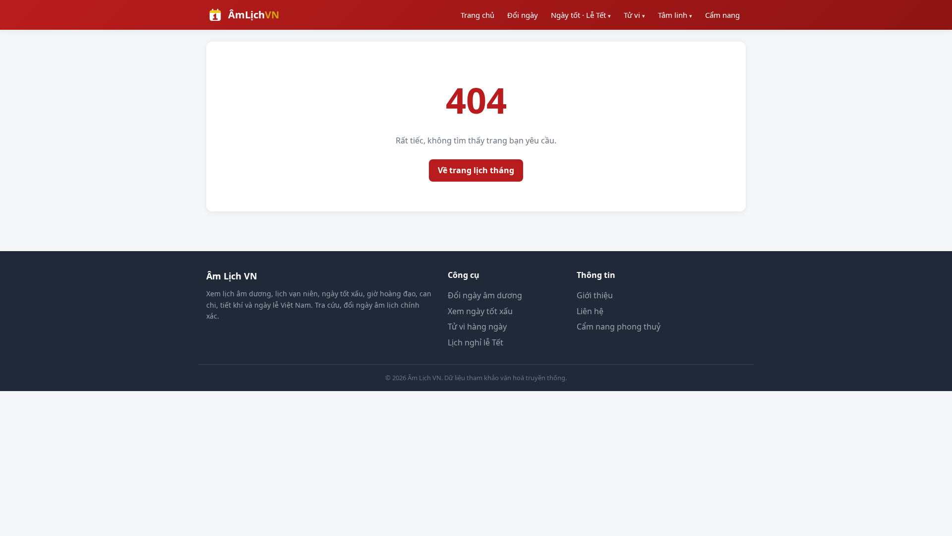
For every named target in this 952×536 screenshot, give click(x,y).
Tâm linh (675, 15)
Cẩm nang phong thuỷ (618, 326)
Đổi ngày (522, 15)
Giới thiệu (595, 295)
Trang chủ (477, 15)
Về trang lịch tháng (476, 170)
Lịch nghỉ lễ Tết (475, 342)
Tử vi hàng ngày (477, 326)
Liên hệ (590, 311)
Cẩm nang (722, 15)
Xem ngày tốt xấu (480, 311)
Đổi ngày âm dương (485, 295)
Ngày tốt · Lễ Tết (581, 15)
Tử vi (634, 15)
